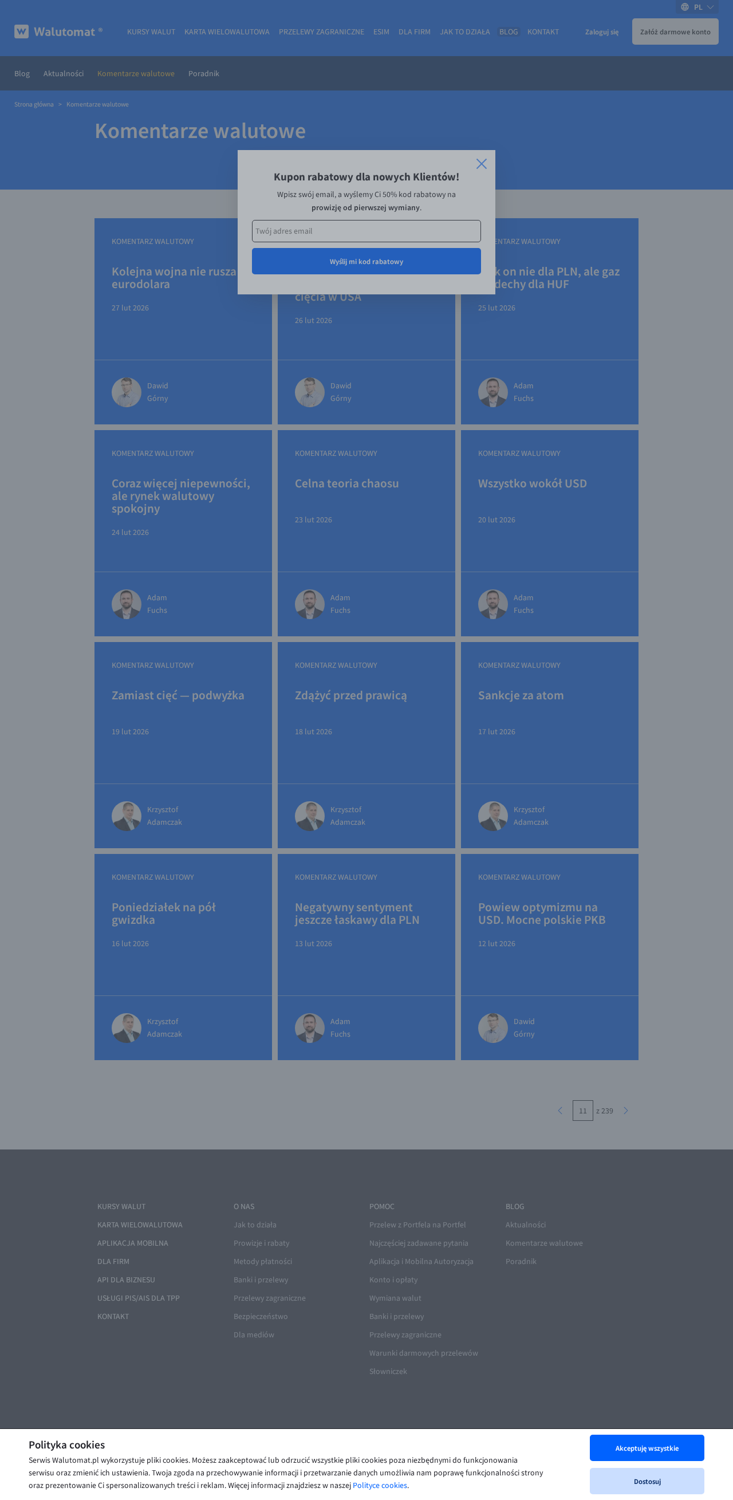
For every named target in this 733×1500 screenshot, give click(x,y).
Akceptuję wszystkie (647, 1447)
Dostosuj (647, 1481)
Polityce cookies (380, 1485)
